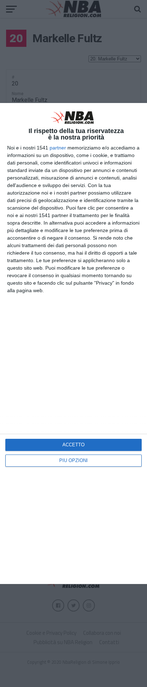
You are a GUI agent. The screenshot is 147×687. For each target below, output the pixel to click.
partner (58, 147)
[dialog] (73, 343)
